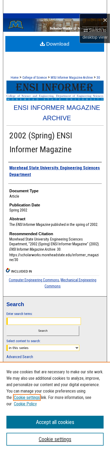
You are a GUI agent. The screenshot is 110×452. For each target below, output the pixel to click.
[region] (55, 407)
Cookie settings (27, 397)
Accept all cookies (55, 422)
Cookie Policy (25, 403)
